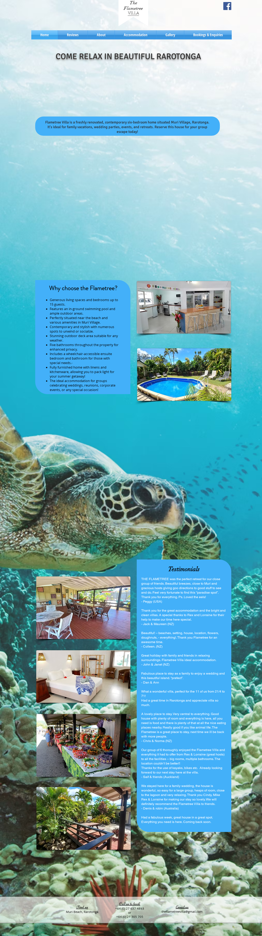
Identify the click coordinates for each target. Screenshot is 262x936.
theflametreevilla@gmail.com (182, 911)
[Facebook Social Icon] (227, 6)
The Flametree (133, 5)
